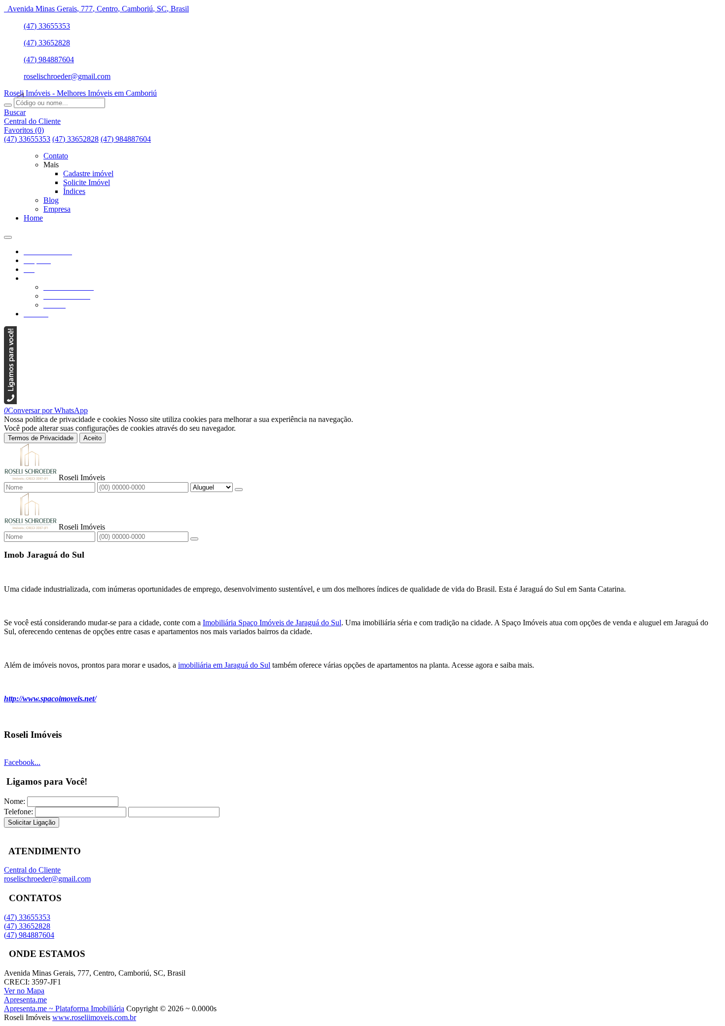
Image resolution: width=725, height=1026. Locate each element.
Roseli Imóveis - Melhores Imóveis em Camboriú (80, 93)
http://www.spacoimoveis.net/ (50, 698)
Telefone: (18, 811)
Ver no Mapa (24, 991)
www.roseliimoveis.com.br (94, 1017)
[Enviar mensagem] (239, 489)
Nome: (14, 801)
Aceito (92, 438)
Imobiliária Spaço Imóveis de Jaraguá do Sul (272, 622)
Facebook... (22, 762)
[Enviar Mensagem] (194, 538)
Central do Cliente (32, 870)
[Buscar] (8, 105)
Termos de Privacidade (40, 438)
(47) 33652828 (47, 42)
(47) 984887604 (49, 59)
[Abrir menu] (8, 234)
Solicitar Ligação (31, 822)
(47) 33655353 (47, 26)
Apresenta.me (25, 999)
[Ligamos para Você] (10, 401)
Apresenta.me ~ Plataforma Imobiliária (64, 1008)
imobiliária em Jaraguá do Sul (224, 665)
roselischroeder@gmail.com (67, 76)
